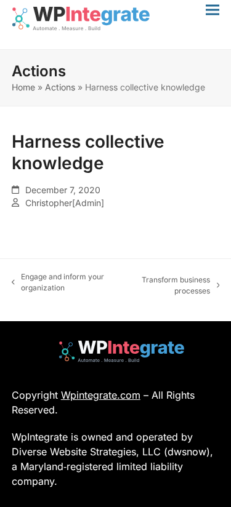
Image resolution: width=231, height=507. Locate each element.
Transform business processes (170, 286)
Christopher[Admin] (64, 203)
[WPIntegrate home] (115, 351)
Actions (60, 87)
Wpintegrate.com (100, 395)
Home (23, 87)
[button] (212, 9)
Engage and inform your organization (58, 282)
